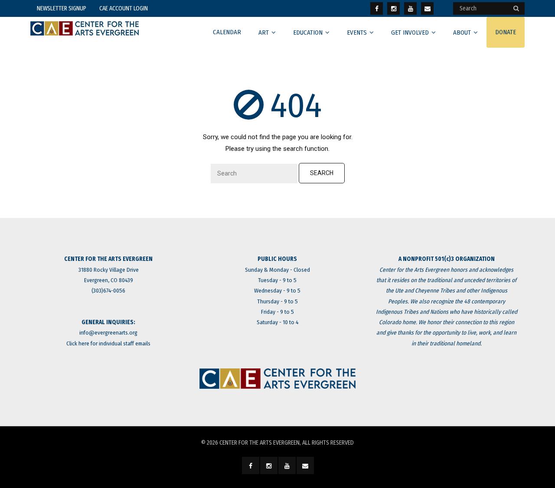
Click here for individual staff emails (108, 343)
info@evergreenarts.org (108, 332)
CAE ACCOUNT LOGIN (123, 8)
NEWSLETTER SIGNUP (61, 8)
